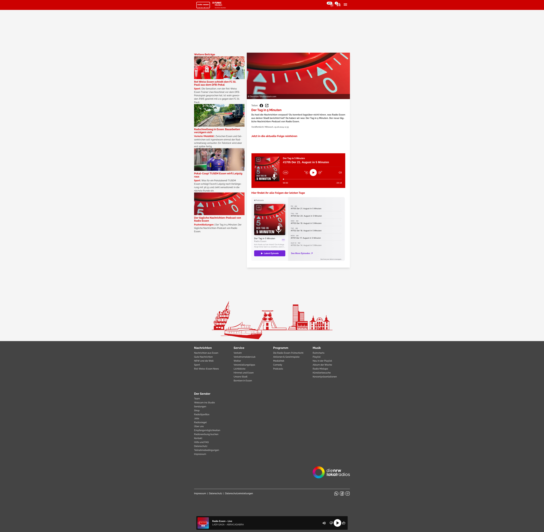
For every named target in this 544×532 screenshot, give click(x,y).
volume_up (324, 523)
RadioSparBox (201, 414)
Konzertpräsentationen (325, 376)
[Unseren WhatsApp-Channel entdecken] (336, 493)
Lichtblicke (239, 368)
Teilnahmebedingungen (206, 450)
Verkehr (238, 353)
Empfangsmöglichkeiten (207, 430)
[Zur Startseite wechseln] (203, 5)
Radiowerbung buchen (206, 434)
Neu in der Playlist (322, 360)
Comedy (277, 364)
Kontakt (198, 438)
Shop (197, 410)
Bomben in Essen (243, 380)
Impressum (200, 454)
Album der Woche (322, 364)
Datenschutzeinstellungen (239, 493)
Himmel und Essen (244, 372)
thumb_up (343, 523)
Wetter (237, 360)
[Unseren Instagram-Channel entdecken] (347, 493)
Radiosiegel (200, 422)
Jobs (196, 418)
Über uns (199, 426)
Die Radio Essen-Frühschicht (288, 353)
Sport (197, 364)
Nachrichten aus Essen (206, 353)
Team (197, 398)
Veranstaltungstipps (244, 364)
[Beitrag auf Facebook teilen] (261, 105)
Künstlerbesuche (322, 372)
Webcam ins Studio (204, 402)
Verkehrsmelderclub (244, 357)
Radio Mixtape (320, 368)
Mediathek (278, 360)
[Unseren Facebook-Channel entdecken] (342, 493)
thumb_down (331, 523)
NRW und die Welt (204, 360)
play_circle (337, 522)
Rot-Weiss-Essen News (206, 368)
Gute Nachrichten (203, 357)
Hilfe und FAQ (201, 442)
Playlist (317, 357)
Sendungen (200, 406)
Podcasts (278, 368)
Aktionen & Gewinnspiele (286, 357)
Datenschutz (200, 446)
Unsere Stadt (240, 376)
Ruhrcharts (318, 353)
